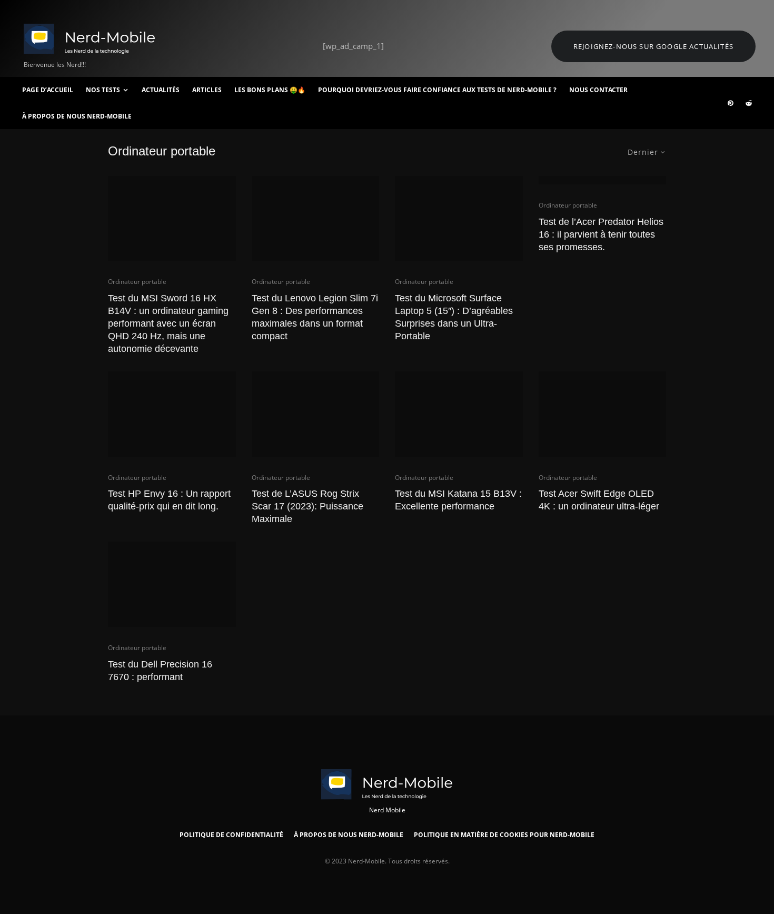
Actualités (161, 89)
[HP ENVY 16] (172, 414)
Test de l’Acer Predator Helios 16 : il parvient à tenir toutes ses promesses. (601, 234)
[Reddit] (748, 103)
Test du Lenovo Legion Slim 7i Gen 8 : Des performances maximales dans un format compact (315, 317)
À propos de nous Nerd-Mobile (77, 116)
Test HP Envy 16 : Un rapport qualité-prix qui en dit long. (169, 500)
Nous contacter (598, 89)
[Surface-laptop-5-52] (459, 218)
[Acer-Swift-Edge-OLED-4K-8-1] (603, 414)
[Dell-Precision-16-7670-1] (172, 584)
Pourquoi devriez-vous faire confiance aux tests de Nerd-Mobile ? (437, 89)
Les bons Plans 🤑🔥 (269, 89)
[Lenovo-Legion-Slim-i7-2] (316, 218)
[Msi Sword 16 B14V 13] (172, 218)
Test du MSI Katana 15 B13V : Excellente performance (458, 500)
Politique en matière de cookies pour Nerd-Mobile (504, 834)
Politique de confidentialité (231, 834)
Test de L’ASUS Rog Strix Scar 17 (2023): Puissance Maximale (307, 506)
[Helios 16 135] (603, 180)
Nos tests (103, 89)
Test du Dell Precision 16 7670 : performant (160, 670)
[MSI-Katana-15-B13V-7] (459, 414)
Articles (207, 89)
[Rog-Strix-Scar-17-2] (316, 414)
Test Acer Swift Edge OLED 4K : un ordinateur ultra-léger (599, 500)
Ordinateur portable (137, 281)
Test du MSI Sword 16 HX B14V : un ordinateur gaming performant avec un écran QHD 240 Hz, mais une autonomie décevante (168, 323)
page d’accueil (47, 89)
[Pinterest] (730, 103)
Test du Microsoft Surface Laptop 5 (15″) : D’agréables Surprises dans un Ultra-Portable (454, 317)
